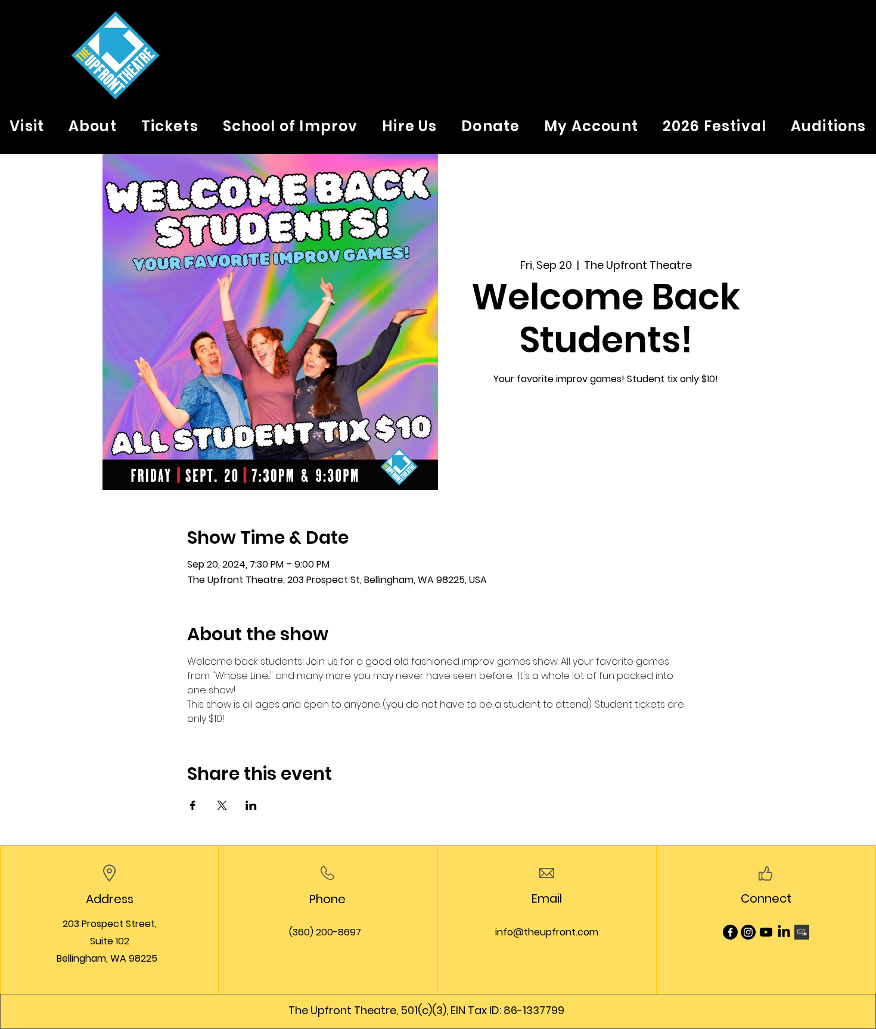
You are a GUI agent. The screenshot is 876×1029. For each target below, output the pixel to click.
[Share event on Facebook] (192, 805)
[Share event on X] (222, 805)
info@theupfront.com (546, 932)
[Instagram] (748, 932)
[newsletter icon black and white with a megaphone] (801, 932)
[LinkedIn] (783, 932)
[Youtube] (766, 932)
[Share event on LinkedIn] (251, 805)
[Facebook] (730, 932)
